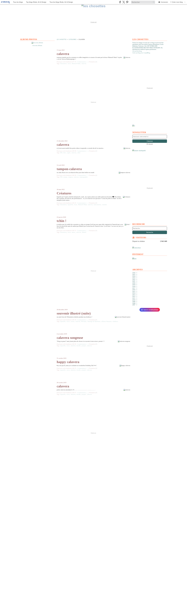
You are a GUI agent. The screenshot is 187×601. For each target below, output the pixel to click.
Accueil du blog (137, 51)
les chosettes (62, 39)
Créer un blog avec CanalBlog (141, 53)
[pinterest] (127, 2)
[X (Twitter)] (123, 2)
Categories (72, 39)
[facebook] (120, 2)
